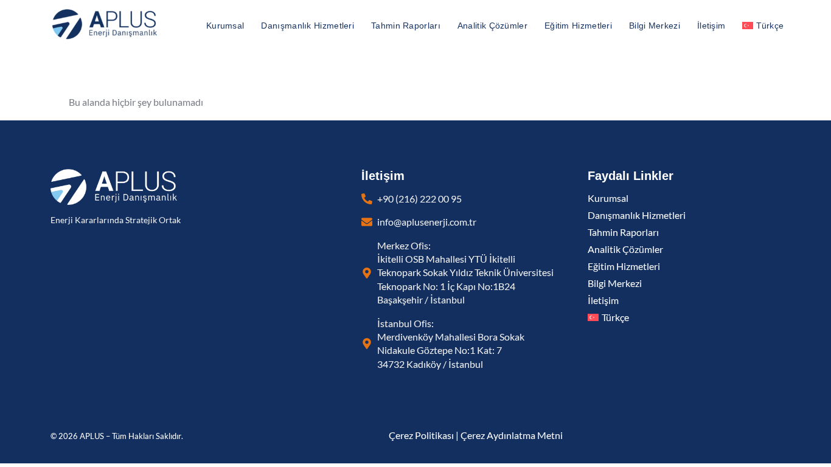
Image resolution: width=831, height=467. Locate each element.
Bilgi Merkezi (654, 25)
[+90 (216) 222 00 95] (366, 198)
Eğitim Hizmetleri (578, 25)
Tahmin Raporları (405, 25)
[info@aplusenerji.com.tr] (366, 221)
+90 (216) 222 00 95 (419, 198)
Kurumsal (225, 25)
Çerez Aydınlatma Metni (512, 435)
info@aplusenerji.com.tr (426, 221)
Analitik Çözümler (492, 25)
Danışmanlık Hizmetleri (307, 25)
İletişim (711, 25)
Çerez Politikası (421, 435)
